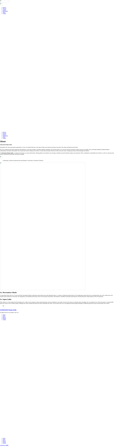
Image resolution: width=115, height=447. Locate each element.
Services (4, 8)
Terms (4, 316)
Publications (5, 11)
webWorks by (4, 445)
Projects (4, 7)
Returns (4, 318)
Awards (4, 9)
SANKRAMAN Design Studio (8, 310)
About (4, 12)
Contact (4, 13)
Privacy (4, 317)
